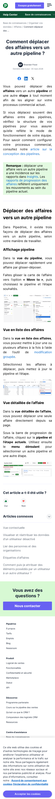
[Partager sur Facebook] (19, 79)
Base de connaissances (14, 23)
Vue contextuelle (14, 527)
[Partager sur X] (33, 79)
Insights (32, 177)
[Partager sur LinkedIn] (26, 79)
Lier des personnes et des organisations (19, 548)
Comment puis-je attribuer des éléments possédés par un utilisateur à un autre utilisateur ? (26, 569)
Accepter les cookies (27, 793)
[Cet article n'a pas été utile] (23, 501)
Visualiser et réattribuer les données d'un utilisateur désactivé (26, 537)
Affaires (18, 26)
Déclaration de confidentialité (30, 784)
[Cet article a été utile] (6, 501)
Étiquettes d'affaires (16, 557)
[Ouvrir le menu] (49, 5)
